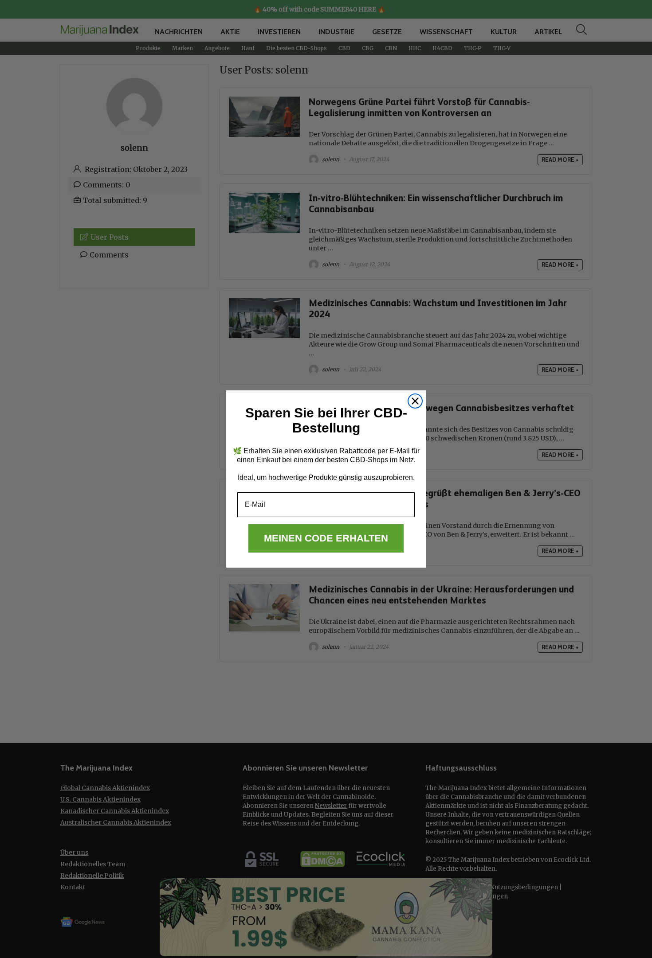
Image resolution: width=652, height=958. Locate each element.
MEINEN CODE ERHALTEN (326, 538)
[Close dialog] (415, 401)
